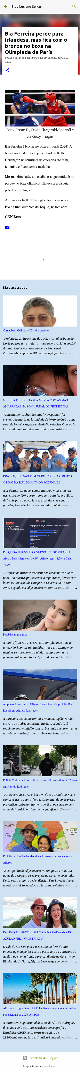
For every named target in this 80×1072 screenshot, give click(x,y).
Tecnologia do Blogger (42, 1058)
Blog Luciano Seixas (26, 6)
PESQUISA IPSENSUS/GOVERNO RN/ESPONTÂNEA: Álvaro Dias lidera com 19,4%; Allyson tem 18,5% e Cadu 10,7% (37, 558)
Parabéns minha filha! (15, 634)
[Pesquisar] (74, 6)
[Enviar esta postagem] (7, 229)
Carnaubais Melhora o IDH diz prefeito (26, 330)
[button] (7, 70)
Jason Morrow (50, 1066)
